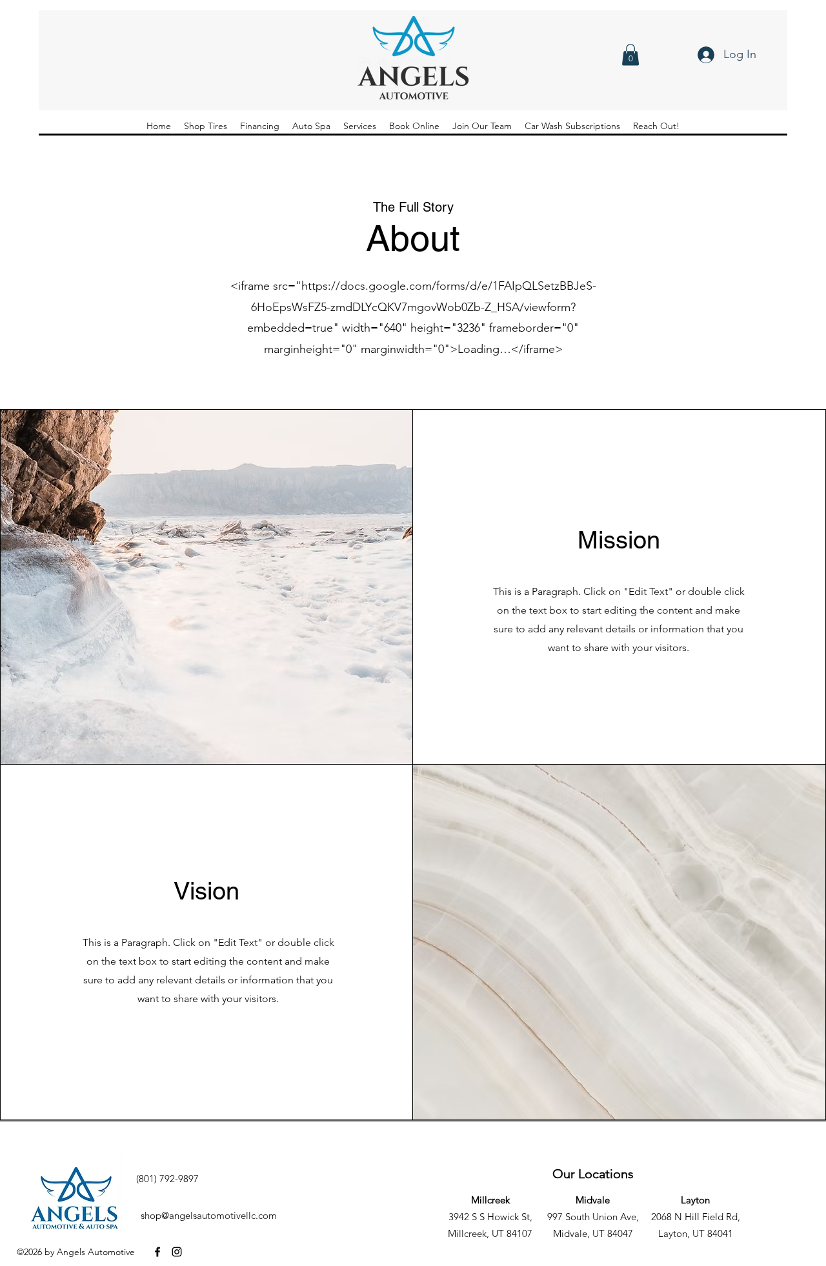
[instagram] (176, 1251)
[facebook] (157, 1251)
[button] (630, 54)
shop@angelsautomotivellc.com (209, 1215)
